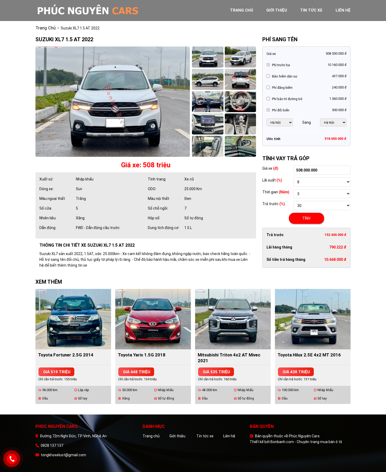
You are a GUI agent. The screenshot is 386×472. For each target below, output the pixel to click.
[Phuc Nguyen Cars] (93, 10)
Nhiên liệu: (47, 218)
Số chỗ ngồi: (158, 208)
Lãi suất (272, 180)
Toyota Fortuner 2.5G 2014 (65, 354)
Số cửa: (45, 208)
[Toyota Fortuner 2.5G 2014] (73, 318)
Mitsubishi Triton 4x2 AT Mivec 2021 (229, 357)
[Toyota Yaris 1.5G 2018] (153, 318)
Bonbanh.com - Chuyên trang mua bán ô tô (306, 442)
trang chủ (241, 10)
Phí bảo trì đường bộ (287, 99)
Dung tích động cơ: (163, 228)
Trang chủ (151, 436)
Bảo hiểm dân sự (284, 76)
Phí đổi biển (280, 110)
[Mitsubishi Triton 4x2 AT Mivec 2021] (233, 318)
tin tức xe (311, 10)
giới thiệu (276, 10)
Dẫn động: (47, 228)
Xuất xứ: (46, 179)
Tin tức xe (204, 436)
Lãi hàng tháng (279, 247)
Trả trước (273, 204)
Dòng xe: (46, 189)
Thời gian (275, 192)
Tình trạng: (157, 179)
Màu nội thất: (159, 198)
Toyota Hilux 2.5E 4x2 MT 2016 (309, 354)
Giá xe (271, 54)
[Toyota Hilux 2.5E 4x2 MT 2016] (313, 318)
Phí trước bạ (281, 65)
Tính (306, 218)
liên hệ (343, 10)
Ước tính (273, 139)
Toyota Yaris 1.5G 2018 (141, 354)
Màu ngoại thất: (52, 198)
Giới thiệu (177, 436)
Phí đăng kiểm (282, 88)
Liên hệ (229, 436)
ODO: (152, 189)
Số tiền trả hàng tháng (286, 259)
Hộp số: (154, 218)
